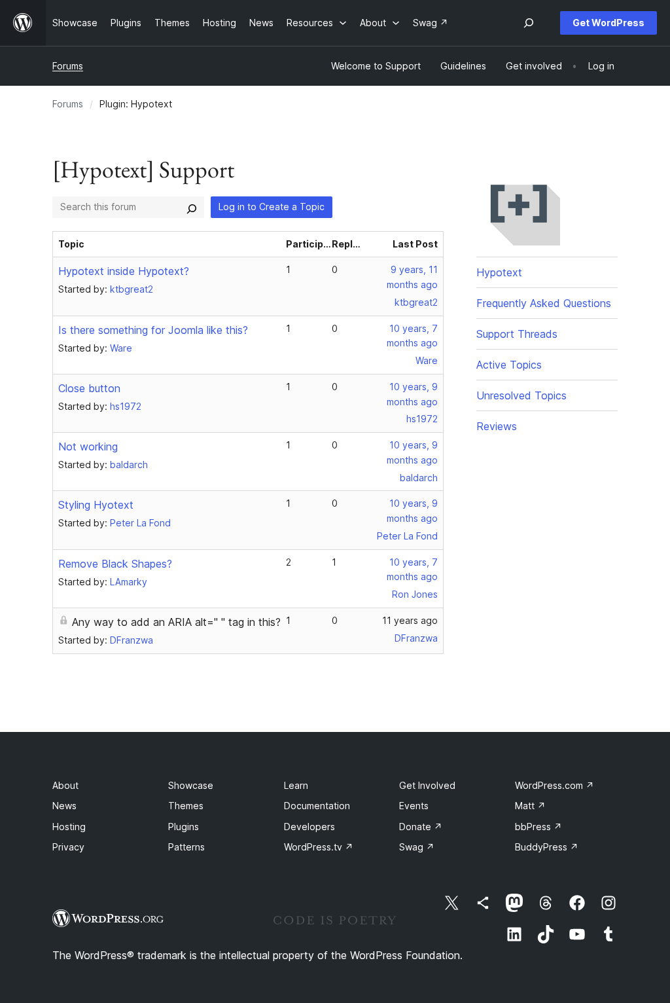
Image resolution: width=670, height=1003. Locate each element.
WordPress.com (554, 785)
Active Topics (509, 364)
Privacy (68, 846)
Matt (530, 805)
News (64, 805)
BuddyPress (546, 846)
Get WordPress (608, 22)
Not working (88, 446)
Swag (416, 846)
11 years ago (410, 620)
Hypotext (499, 272)
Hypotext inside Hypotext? (123, 271)
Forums (67, 65)
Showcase (190, 785)
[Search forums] (191, 206)
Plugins (183, 826)
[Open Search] (528, 23)
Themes (185, 805)
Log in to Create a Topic (272, 206)
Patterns (186, 846)
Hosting (69, 826)
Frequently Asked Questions (543, 303)
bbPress (538, 826)
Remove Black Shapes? (115, 563)
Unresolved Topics (521, 395)
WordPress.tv (318, 846)
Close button (89, 388)
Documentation (317, 805)
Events (414, 805)
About (65, 785)
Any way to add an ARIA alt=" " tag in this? (176, 622)
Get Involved (427, 785)
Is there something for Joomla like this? (153, 330)
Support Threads (516, 333)
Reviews (496, 426)
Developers (309, 826)
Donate (420, 826)
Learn (296, 785)
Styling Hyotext (95, 504)
